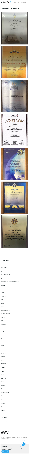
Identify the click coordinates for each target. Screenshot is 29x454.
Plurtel (3, 317)
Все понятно (5, 451)
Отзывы (3, 403)
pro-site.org (9, 439)
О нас (2, 374)
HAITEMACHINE (5, 313)
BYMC (2, 321)
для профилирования (7, 278)
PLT (2, 338)
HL (1, 328)
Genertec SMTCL (5, 310)
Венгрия (3, 363)
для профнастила (5, 274)
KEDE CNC (4, 324)
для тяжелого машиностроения (10, 281)
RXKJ (2, 345)
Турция (3, 367)
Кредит (3, 410)
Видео (3, 396)
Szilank (3, 289)
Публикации (4, 421)
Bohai (2, 303)
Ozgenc (3, 292)
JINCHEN (3, 349)
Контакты (3, 378)
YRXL (2, 335)
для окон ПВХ (5, 264)
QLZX (2, 331)
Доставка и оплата (6, 388)
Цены (2, 381)
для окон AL (4, 267)
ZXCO (2, 299)
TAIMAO (3, 342)
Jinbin (2, 306)
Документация (5, 392)
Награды (3, 414)
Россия (3, 356)
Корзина (14, 2)
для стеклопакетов (6, 271)
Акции (3, 385)
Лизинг (3, 407)
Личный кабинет (22, 2)
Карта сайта (4, 417)
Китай (2, 360)
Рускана (3, 296)
